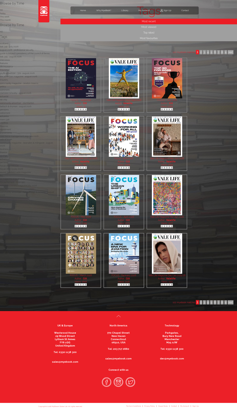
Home (83, 10)
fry (1, 175)
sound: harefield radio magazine (15, 172)
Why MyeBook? (103, 10)
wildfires (4, 123)
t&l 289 (3, 99)
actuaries (4, 116)
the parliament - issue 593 (12, 182)
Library (124, 10)
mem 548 (5, 119)
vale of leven (6, 139)
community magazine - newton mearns (19, 83)
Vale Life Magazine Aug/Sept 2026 (123, 100)
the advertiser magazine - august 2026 (18, 76)
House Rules (163, 406)
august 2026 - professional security (17, 50)
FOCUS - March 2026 (81, 275)
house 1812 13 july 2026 (11, 169)
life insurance (6, 66)
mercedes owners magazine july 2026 (18, 185)
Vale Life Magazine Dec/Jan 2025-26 (166, 275)
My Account (144, 10)
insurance (5, 70)
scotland (4, 43)
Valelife (128, 103)
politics (3, 189)
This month (5, 20)
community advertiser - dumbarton (17, 103)
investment (5, 129)
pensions (4, 109)
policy (3, 86)
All (1, 31)
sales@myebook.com (65, 361)
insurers (4, 80)
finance (3, 152)
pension (4, 162)
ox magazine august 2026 (12, 179)
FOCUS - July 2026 (167, 100)
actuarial (4, 96)
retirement (5, 113)
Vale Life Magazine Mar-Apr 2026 (167, 217)
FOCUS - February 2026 (124, 275)
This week (4, 16)
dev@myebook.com (172, 358)
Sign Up (167, 10)
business (4, 149)
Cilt (85, 103)
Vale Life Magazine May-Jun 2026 (167, 158)
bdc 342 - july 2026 (9, 46)
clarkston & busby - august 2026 (15, 93)
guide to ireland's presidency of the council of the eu (25, 53)
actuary (3, 159)
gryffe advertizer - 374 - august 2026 (17, 73)
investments (6, 133)
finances (4, 126)
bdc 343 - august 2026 (10, 56)
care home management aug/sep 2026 (19, 136)
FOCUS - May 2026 (81, 217)
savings (3, 155)
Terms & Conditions (133, 406)
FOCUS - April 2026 (124, 217)
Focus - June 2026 (123, 158)
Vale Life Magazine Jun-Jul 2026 (80, 158)
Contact (185, 10)
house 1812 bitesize (9, 165)
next (230, 302)
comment (5, 90)
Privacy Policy (149, 406)
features (4, 63)
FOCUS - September (81, 100)
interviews (5, 60)
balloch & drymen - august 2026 (15, 106)
